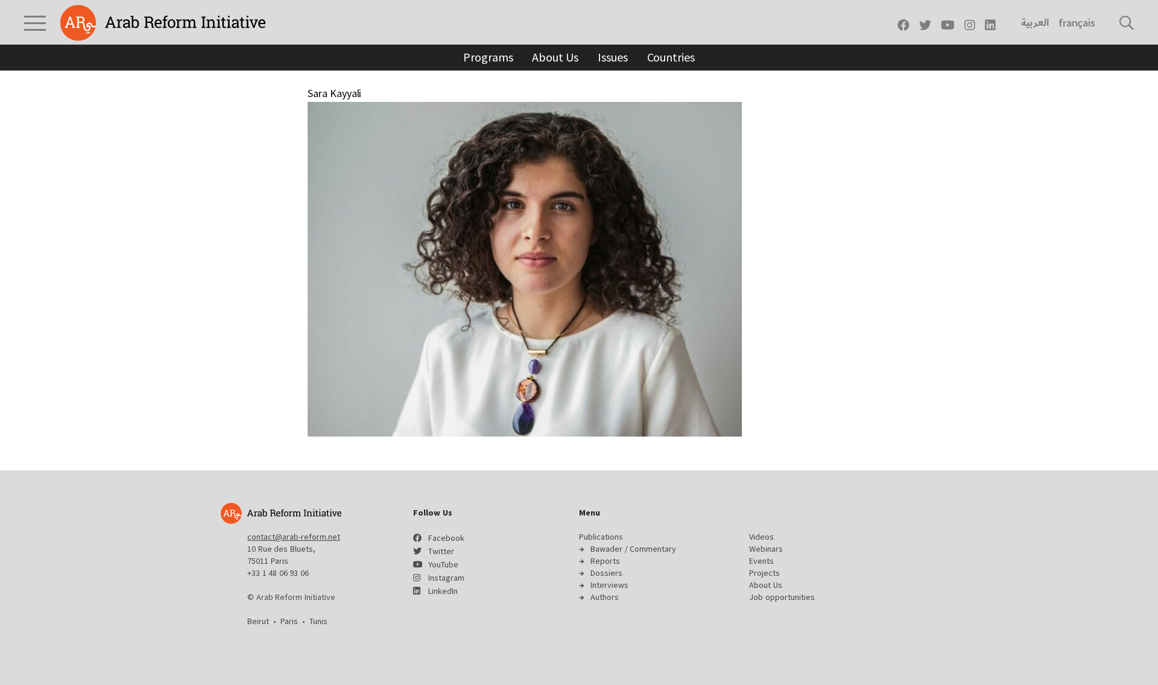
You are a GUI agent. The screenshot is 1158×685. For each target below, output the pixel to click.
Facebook (446, 537)
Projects (764, 572)
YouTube (443, 564)
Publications (601, 536)
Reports (605, 560)
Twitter (441, 551)
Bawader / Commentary (633, 548)
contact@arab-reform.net (293, 536)
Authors (604, 597)
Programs (488, 57)
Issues (612, 57)
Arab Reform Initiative (162, 23)
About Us (555, 57)
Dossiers (606, 572)
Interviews (609, 584)
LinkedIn (443, 591)
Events (761, 560)
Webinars (766, 548)
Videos (761, 536)
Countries (671, 57)
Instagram (446, 577)
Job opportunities (782, 597)
